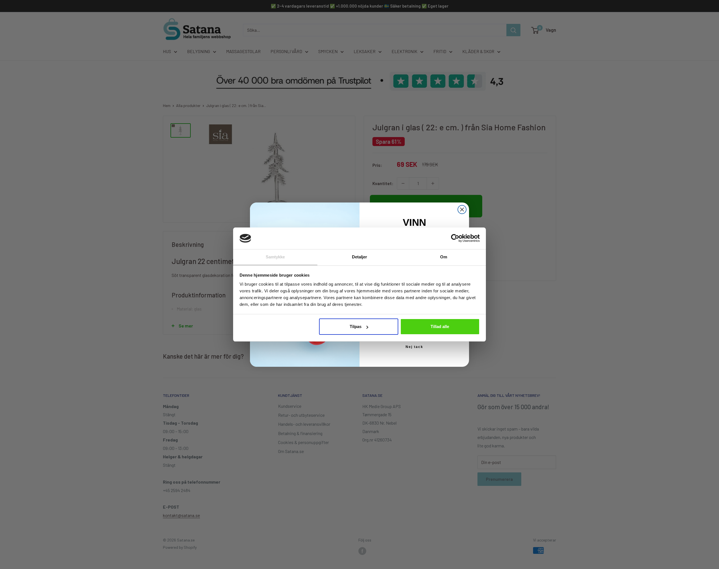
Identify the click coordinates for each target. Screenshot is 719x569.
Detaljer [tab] (359, 256)
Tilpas (355, 326)
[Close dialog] (462, 209)
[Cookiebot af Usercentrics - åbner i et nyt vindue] (455, 238)
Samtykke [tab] (275, 256)
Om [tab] (443, 256)
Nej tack (414, 347)
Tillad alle (440, 326)
